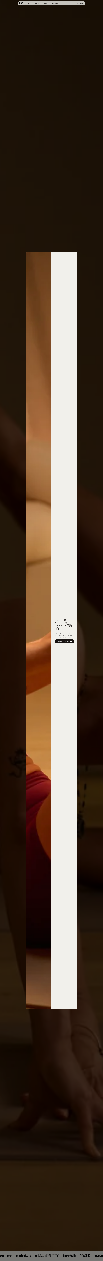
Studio (37, 3)
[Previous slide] (2, 625)
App (28, 3)
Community (55, 3)
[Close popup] (74, 255)
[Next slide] (101, 625)
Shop (45, 3)
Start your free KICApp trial (64, 641)
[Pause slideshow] (48, 1249)
